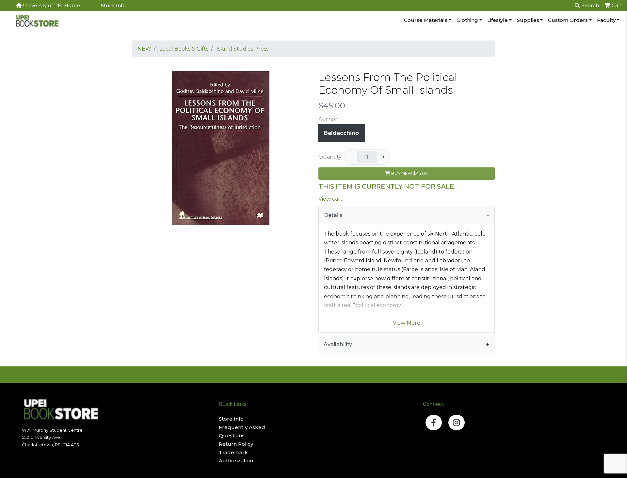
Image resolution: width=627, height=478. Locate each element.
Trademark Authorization (236, 456)
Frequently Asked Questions (242, 431)
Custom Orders (568, 20)
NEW (144, 49)
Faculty (606, 20)
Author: (328, 119)
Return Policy (236, 444)
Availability (338, 344)
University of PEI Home (51, 5)
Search (589, 5)
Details (333, 215)
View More (406, 323)
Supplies (528, 20)
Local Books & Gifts (183, 49)
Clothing (467, 20)
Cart (616, 5)
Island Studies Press (242, 49)
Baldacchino (341, 133)
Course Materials (425, 20)
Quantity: (330, 157)
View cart (330, 199)
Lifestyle (497, 20)
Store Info (113, 5)
